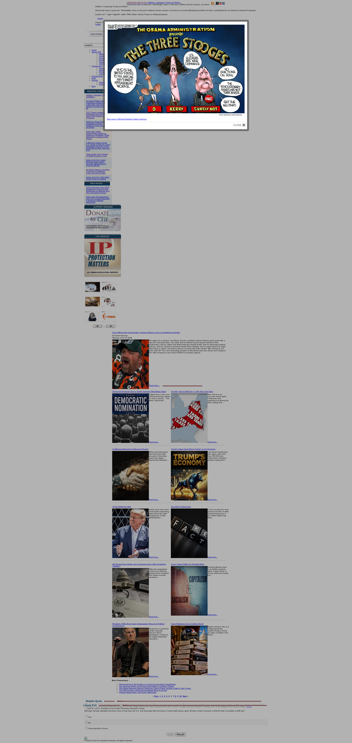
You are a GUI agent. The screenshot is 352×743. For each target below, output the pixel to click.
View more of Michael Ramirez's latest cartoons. (127, 119)
